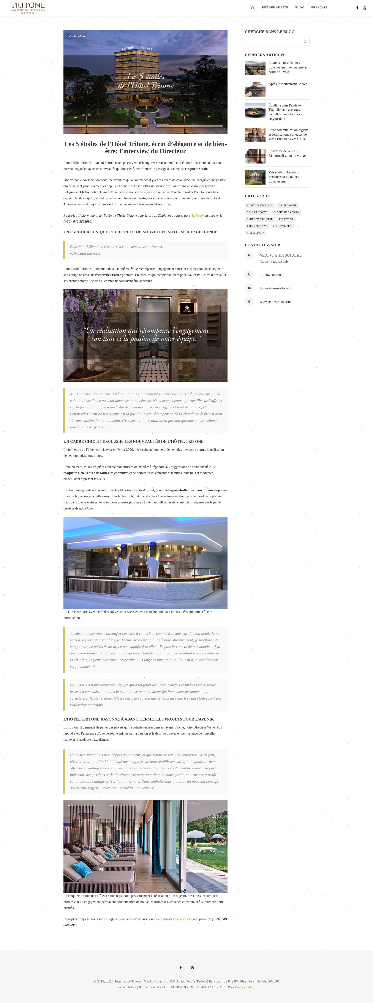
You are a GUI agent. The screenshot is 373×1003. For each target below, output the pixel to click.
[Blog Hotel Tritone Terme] (51, 8)
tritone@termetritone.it (275, 288)
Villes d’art (255, 233)
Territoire (286, 219)
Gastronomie (288, 205)
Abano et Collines (259, 205)
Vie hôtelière (77, 36)
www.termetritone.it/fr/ (275, 301)
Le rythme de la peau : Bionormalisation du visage (287, 153)
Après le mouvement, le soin (288, 84)
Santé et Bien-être (260, 219)
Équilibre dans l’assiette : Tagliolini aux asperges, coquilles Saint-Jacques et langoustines (286, 112)
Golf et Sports (257, 212)
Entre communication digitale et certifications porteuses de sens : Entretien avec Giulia (288, 134)
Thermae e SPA (257, 226)
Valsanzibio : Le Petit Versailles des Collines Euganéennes (284, 176)
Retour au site (275, 7)
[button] (253, 8)
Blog (299, 7)
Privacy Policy (245, 987)
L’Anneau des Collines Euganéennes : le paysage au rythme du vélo (288, 67)
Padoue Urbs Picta (286, 212)
